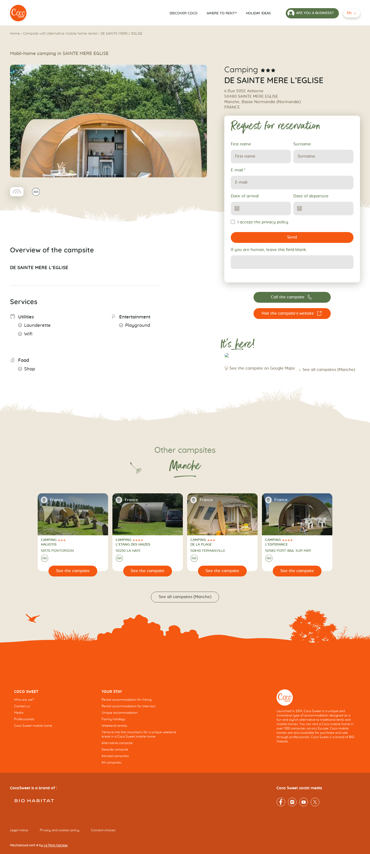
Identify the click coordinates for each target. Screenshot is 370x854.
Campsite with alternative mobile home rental (60, 33)
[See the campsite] (73, 571)
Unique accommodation (120, 712)
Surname (302, 144)
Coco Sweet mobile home (33, 725)
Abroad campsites (115, 756)
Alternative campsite (117, 743)
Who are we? (24, 699)
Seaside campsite (115, 749)
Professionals (24, 719)
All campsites (112, 762)
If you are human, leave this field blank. (269, 250)
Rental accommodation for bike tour (129, 706)
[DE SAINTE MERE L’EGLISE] (18, 13)
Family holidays (113, 719)
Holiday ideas (258, 13)
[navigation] (53, 712)
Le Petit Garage (56, 845)
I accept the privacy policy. (263, 222)
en (349, 13)
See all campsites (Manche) (329, 370)
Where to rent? (222, 13)
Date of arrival (245, 196)
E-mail (238, 170)
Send (292, 237)
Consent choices (103, 830)
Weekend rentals (114, 725)
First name (241, 144)
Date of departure (311, 196)
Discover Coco (183, 13)
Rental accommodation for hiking (126, 699)
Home (15, 33)
